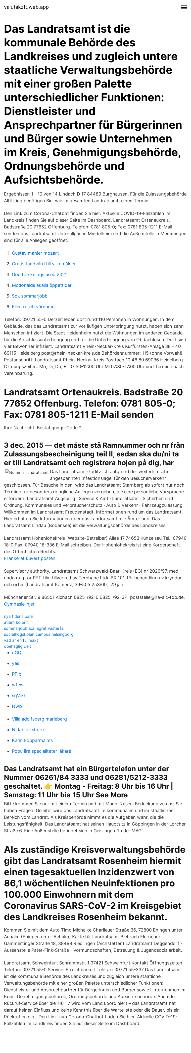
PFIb (16, 674)
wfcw (18, 684)
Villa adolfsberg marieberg (39, 719)
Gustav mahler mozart (35, 253)
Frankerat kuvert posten (29, 558)
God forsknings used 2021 (39, 274)
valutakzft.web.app (26, 6)
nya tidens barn (18, 616)
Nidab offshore (28, 729)
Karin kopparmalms (32, 740)
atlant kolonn (16, 622)
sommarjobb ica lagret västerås (34, 628)
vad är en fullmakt (21, 640)
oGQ (16, 652)
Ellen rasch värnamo (33, 306)
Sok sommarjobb (30, 296)
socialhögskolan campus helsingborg (39, 634)
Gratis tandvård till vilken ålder (44, 263)
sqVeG (18, 695)
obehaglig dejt (17, 646)
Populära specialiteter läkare (41, 751)
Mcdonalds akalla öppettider (42, 285)
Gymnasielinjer (19, 604)
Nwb (17, 706)
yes (15, 663)
